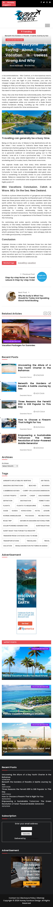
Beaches (32, 485)
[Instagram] (47, 2)
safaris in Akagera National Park (35, 521)
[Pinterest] (50, 2)
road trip (7, 521)
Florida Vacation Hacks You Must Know (25, 675)
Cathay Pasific (10, 495)
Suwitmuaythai (43, 526)
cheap (32, 495)
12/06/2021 (30, 66)
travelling (22, 263)
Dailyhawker (44, 495)
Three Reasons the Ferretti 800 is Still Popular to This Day (34, 404)
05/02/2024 (40, 427)
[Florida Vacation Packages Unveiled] (26, 701)
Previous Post (29, 274)
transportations (11, 541)
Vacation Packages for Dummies (18, 345)
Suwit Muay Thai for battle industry (19, 531)
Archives (5, 463)
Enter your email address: (26, 823)
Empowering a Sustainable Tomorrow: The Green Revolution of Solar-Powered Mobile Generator (34, 439)
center (23, 495)
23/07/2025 (39, 393)
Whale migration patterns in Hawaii (31, 546)
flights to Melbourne (26, 505)
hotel (37, 511)
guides (15, 511)
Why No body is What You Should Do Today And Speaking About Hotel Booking (33, 298)
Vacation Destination (15, 40)
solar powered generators (15, 526)
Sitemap (40, 898)
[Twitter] (44, 2)
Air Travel (45, 480)
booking (46, 485)
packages (29, 515)
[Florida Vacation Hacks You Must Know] (26, 663)
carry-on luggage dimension (36, 490)
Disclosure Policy (27, 898)
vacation (31, 263)
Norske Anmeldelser (12, 515)
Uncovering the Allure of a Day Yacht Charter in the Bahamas (34, 368)
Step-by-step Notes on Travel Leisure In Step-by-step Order (20, 278)
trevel (47, 541)
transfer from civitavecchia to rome (20, 536)
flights (6, 505)
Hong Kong (26, 511)
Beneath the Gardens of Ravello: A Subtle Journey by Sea (34, 386)
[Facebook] (41, 2)
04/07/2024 (40, 412)
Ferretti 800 (44, 501)
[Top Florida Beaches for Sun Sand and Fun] (26, 739)
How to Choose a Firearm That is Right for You (34, 421)
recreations (44, 515)
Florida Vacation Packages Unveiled (23, 713)
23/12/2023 (39, 448)
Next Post (22, 292)
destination (25, 501)
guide (5, 511)
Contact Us (14, 898)
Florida (46, 505)
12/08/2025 (39, 375)
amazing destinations (13, 485)
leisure (47, 511)
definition (7, 501)
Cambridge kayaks (11, 490)
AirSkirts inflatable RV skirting (17, 480)
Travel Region (32, 838)
